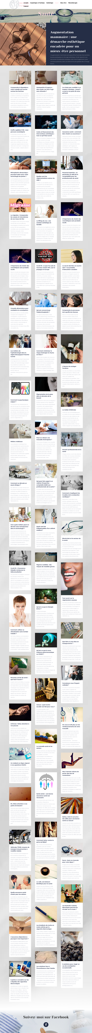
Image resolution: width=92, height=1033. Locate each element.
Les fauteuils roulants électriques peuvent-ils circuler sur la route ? (70, 907)
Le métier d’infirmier (69, 410)
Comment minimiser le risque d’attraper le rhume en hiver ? (45, 352)
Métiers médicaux (17, 441)
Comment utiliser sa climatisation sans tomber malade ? (19, 631)
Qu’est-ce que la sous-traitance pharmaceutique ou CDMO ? (45, 652)
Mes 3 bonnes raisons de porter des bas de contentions (70, 773)
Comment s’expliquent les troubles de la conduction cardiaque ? (71, 495)
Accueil (26, 3)
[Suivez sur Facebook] (46, 1024)
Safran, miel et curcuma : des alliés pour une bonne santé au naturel (70, 818)
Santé (57, 3)
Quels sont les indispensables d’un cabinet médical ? (45, 528)
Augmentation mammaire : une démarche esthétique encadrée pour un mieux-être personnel (68, 41)
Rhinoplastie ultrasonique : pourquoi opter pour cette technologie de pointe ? (19, 174)
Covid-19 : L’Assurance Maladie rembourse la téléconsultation (18, 570)
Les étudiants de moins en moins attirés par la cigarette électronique (45, 927)
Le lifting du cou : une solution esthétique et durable (43, 222)
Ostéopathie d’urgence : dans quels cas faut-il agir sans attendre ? (45, 89)
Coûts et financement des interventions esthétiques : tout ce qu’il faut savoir (45, 133)
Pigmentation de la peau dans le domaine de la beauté (44, 396)
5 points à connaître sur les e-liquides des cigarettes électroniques (20, 981)
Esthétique (49, 3)
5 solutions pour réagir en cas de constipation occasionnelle (71, 966)
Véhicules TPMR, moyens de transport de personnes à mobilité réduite (20, 849)
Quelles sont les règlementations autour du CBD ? (45, 178)
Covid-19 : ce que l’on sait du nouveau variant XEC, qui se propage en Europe (45, 267)
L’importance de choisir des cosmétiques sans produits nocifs (71, 220)
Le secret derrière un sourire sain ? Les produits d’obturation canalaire (71, 267)
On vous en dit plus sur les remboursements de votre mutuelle (71, 726)
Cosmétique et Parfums (37, 3)
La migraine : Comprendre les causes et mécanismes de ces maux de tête (19, 217)
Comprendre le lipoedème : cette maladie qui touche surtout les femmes (20, 89)
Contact (26, 6)
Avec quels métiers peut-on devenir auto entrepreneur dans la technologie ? (20, 526)
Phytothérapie (72, 3)
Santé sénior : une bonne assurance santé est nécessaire (44, 795)
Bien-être (63, 3)
